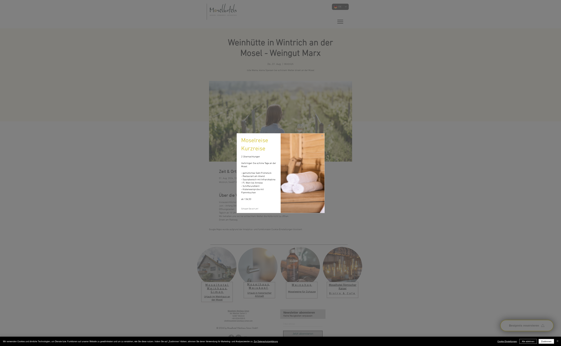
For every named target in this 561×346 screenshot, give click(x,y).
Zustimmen (546, 341)
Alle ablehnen (528, 341)
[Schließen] (557, 341)
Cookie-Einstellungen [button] (507, 341)
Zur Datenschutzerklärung (266, 341)
